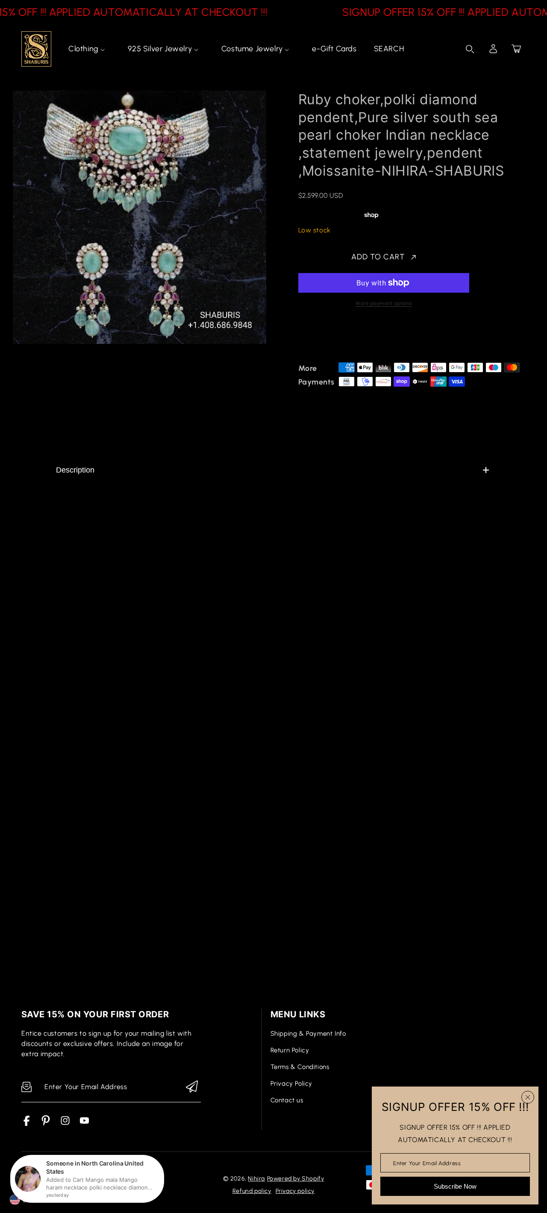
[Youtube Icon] (84, 1123)
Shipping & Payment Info (308, 1033)
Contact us (287, 1100)
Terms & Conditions (300, 1067)
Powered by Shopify (295, 1178)
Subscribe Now (455, 1186)
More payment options (384, 303)
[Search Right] (470, 49)
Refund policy (251, 1191)
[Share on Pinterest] (362, 337)
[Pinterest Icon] (46, 1123)
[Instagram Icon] (65, 1123)
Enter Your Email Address (427, 1163)
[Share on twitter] (347, 337)
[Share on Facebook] (332, 337)
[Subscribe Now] (192, 1087)
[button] (516, 48)
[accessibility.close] (527, 1097)
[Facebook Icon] (26, 1123)
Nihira (256, 1178)
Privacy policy (295, 1191)
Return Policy (290, 1050)
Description (75, 470)
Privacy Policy (291, 1083)
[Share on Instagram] (377, 337)
